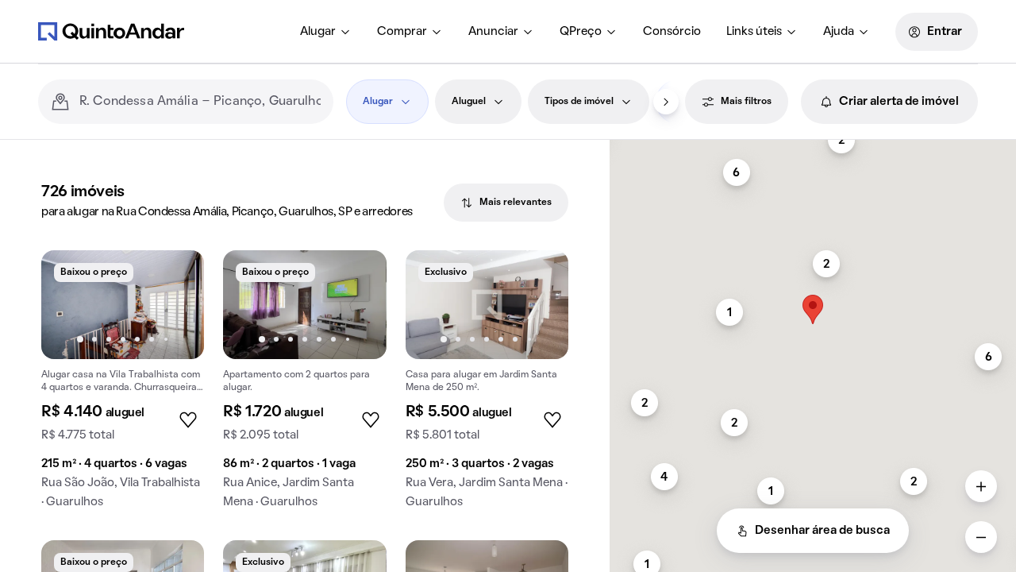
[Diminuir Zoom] (981, 537)
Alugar (318, 31)
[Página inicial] (111, 31)
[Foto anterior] (70, 304)
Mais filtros (746, 102)
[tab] (506, 203)
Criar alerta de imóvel (899, 101)
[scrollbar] (813, 146)
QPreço (581, 31)
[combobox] (200, 101)
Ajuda (838, 31)
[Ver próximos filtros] (666, 101)
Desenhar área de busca (822, 530)
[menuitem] (325, 32)
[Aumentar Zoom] (981, 486)
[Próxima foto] (175, 304)
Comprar (402, 31)
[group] (122, 385)
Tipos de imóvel (579, 102)
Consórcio (672, 31)
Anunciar (493, 31)
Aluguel (469, 102)
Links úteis (754, 31)
